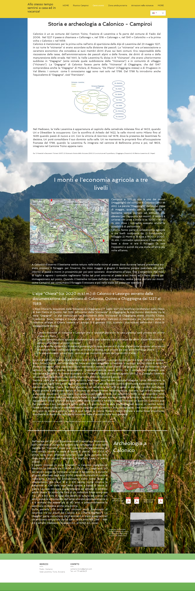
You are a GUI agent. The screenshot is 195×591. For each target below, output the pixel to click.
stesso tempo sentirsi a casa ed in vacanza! (42, 7)
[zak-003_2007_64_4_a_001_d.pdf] (128, 501)
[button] (160, 544)
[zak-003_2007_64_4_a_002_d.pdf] (136, 501)
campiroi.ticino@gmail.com (81, 569)
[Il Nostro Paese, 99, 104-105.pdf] (160, 501)
